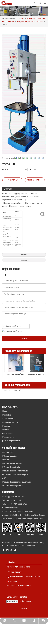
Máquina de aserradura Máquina (15, 471)
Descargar (6, 426)
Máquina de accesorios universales (16, 482)
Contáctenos (7, 433)
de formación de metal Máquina (15, 474)
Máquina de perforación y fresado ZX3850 (34, 374)
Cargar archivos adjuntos (17, 597)
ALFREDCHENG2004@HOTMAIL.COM (17, 511)
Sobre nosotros (8, 419)
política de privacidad (11, 441)
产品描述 (8, 189)
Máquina (5, 460)
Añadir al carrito (33, 180)
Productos (6, 415)
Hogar (4, 411)
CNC (4, 478)
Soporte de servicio (10, 422)
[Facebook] (3, 549)
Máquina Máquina (9, 456)
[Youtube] (11, 549)
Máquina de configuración (12, 486)
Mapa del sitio (8, 437)
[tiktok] (15, 549)
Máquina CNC (7, 452)
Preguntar (11, 180)
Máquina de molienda (11, 467)
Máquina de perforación (12, 463)
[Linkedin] (7, 549)
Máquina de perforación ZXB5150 (14, 374)
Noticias (5, 430)
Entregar (24, 338)
